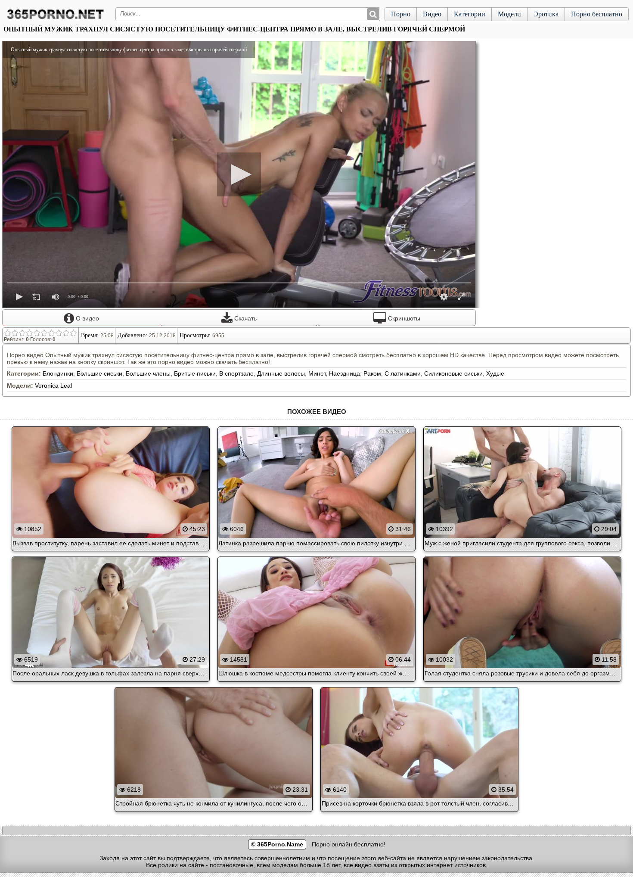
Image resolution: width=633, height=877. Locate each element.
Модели (509, 14)
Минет (317, 373)
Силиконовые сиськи (453, 373)
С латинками (403, 373)
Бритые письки (195, 373)
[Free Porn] (55, 19)
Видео (432, 14)
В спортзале (236, 373)
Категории (469, 14)
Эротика (546, 14)
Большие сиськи (99, 373)
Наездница (344, 373)
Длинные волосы (281, 373)
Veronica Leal (53, 385)
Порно (400, 14)
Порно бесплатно (596, 14)
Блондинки (58, 373)
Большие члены (148, 373)
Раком (372, 373)
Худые (495, 373)
